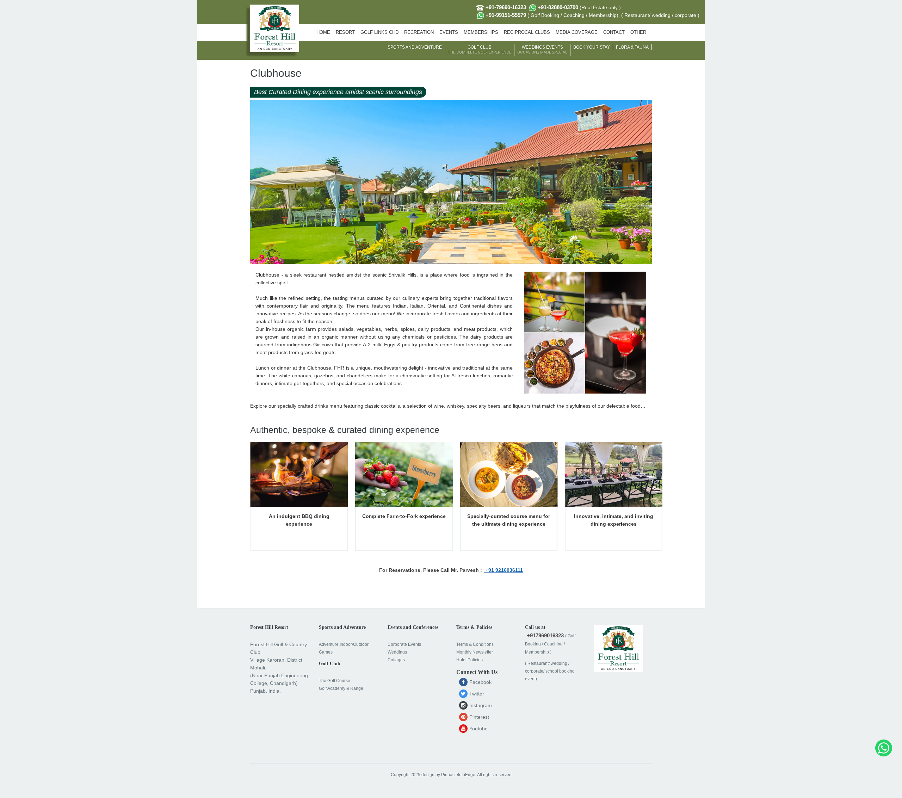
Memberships (481, 32)
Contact (614, 32)
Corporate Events (404, 644)
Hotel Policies (469, 659)
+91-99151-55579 (591, 15)
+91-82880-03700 (578, 7)
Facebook (480, 682)
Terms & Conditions (475, 644)
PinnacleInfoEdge (458, 774)
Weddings (397, 652)
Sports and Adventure (415, 47)
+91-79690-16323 (505, 7)
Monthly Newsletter (474, 652)
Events (448, 32)
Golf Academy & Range (341, 688)
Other (638, 32)
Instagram (480, 705)
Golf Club (479, 50)
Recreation (419, 32)
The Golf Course (334, 680)
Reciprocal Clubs (527, 32)
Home (323, 32)
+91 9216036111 (503, 570)
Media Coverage (577, 32)
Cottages (396, 659)
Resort (345, 32)
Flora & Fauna (632, 47)
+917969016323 (545, 635)
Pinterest (478, 717)
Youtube (478, 728)
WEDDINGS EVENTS (542, 50)
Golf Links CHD (379, 32)
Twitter (476, 694)
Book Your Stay (591, 47)
